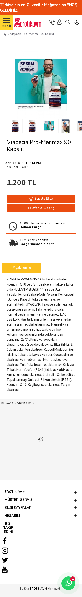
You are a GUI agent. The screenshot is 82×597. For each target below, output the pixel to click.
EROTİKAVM (38, 589)
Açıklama (22, 267)
